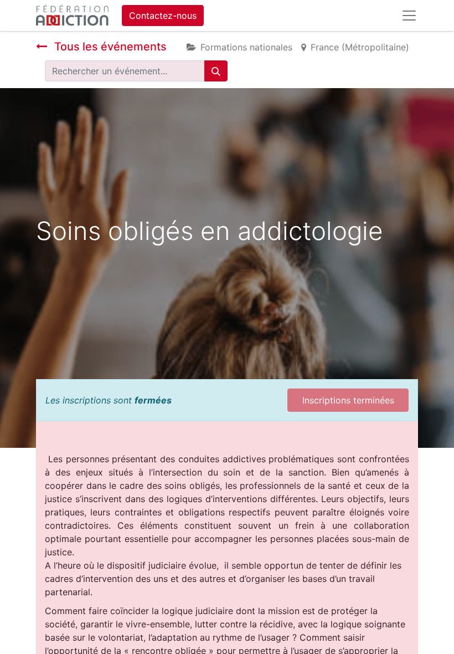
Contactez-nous (163, 15)
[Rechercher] (216, 70)
